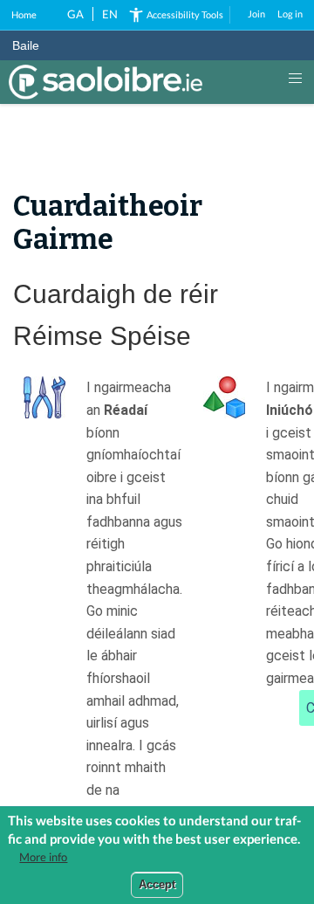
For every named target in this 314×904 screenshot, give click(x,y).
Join (256, 13)
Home (24, 14)
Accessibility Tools (185, 14)
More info (43, 857)
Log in (290, 13)
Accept (157, 884)
